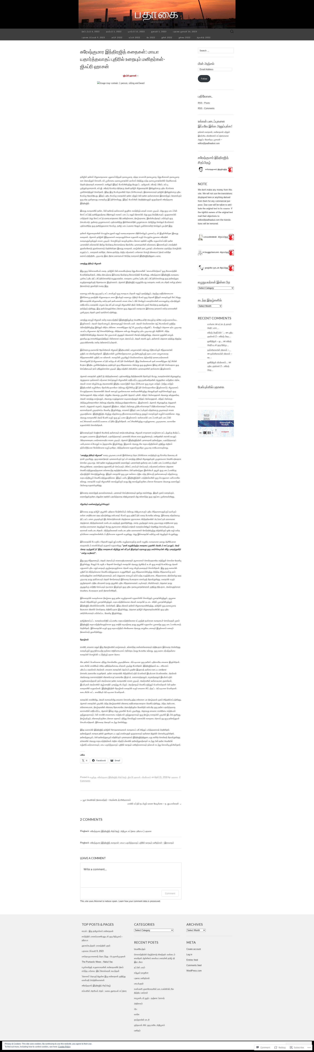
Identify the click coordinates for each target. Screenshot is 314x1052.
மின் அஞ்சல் (206, 63)
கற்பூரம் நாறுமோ (141, 973)
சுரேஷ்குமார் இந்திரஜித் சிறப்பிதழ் (96, 985)
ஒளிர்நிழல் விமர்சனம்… (217, 362)
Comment (170, 893)
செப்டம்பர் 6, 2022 (91, 31)
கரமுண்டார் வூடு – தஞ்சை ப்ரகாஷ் (149, 998)
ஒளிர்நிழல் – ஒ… (215, 341)
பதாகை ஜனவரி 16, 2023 (185, 31)
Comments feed (193, 965)
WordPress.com (194, 970)
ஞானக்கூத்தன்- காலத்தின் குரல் (96, 945)
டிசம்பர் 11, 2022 (136, 31)
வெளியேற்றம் (139, 949)
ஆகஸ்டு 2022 (203, 37)
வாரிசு (136, 1014)
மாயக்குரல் (139, 983)
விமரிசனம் (146, 777)
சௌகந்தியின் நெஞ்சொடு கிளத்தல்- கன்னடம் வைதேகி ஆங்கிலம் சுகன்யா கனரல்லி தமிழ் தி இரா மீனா (154, 958)
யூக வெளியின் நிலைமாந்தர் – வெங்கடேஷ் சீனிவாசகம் (105, 800)
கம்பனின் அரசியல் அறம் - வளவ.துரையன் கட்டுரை (104, 991)
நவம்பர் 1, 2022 (114, 31)
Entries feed (192, 960)
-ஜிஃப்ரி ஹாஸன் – (131, 75)
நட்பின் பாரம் (139, 967)
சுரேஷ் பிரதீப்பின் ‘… (216, 332)
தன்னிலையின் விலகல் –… (219, 350)
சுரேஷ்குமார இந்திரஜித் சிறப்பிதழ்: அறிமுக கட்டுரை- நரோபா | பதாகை (121, 831)
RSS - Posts (204, 103)
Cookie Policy (64, 1047)
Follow (204, 79)
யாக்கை (211, 324)
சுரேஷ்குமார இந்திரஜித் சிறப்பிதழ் (111, 777)
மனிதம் (137, 1030)
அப (135, 1009)
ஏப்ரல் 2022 (134, 37)
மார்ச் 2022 (117, 37)
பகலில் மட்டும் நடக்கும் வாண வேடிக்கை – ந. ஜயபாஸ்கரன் (154, 803)
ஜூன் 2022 (167, 37)
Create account (193, 949)
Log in (189, 954)
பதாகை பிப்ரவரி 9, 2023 (93, 37)
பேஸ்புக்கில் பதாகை (211, 387)
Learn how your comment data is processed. (140, 901)
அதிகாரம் (138, 1003)
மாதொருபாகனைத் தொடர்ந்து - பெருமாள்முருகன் (103, 956)
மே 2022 (151, 37)
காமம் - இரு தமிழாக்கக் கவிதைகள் (97, 931)
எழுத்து (93, 777)
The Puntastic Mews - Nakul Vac (97, 962)
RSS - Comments (206, 108)
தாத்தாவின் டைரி (141, 1019)
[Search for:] (232, 31)
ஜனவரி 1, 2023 (158, 31)
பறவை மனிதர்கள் (142, 978)
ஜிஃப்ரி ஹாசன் (134, 777)
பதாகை (174, 777)
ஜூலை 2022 (184, 37)
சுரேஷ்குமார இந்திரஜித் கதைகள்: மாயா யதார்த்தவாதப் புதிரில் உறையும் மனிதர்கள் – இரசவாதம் (132, 843)
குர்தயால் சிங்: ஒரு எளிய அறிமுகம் (149, 1025)
